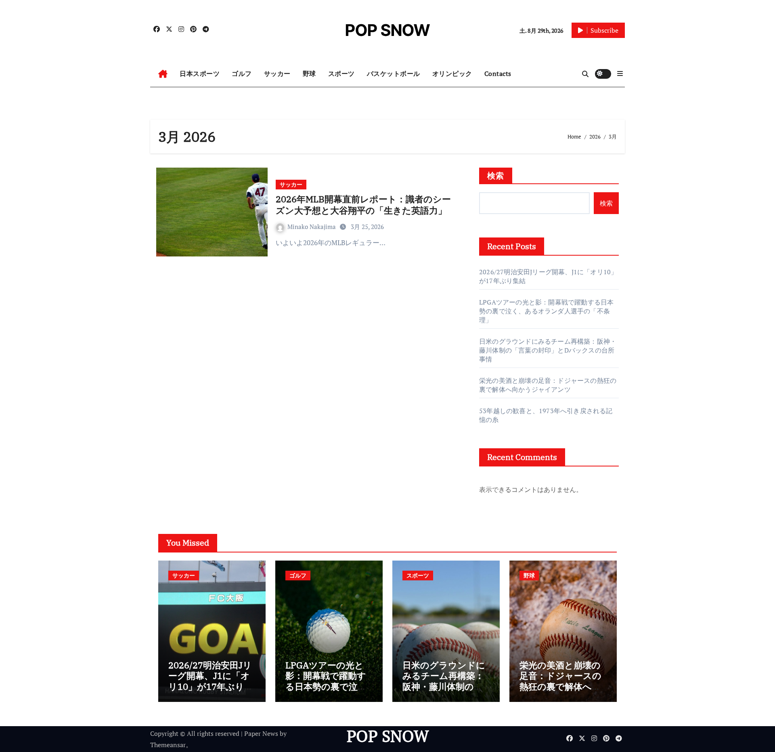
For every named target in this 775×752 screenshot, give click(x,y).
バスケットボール (393, 73)
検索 (495, 175)
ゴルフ (242, 73)
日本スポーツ (200, 73)
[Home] (163, 74)
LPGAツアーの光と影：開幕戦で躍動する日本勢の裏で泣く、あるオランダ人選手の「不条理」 (546, 311)
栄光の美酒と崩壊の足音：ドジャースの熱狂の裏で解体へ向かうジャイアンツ (547, 385)
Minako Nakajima (312, 227)
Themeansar (168, 744)
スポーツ (341, 73)
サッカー (277, 73)
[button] (620, 73)
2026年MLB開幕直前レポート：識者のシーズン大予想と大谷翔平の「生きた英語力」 (363, 204)
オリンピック (452, 73)
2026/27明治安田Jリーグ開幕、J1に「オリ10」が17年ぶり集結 (210, 681)
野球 (309, 73)
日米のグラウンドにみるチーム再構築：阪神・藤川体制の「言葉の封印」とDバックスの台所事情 (547, 350)
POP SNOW (387, 30)
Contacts (497, 73)
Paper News (261, 733)
